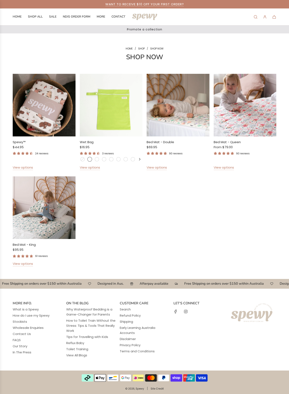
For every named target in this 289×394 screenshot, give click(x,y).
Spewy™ (19, 142)
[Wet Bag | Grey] (111, 159)
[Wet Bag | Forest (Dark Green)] (133, 159)
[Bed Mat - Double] (178, 105)
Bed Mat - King (24, 244)
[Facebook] (175, 311)
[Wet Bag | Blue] (82, 159)
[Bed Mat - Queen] (245, 105)
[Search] (255, 17)
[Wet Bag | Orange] (126, 159)
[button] (139, 159)
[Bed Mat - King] (44, 207)
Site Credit (157, 388)
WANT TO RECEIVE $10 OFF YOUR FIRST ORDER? (144, 4)
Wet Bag (87, 142)
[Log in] (265, 17)
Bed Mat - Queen (227, 142)
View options (23, 167)
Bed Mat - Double (160, 142)
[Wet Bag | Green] (90, 159)
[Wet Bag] (111, 105)
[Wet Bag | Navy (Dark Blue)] (104, 159)
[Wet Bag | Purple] (97, 159)
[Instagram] (185, 311)
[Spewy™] (44, 105)
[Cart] (274, 17)
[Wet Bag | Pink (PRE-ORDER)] (118, 159)
